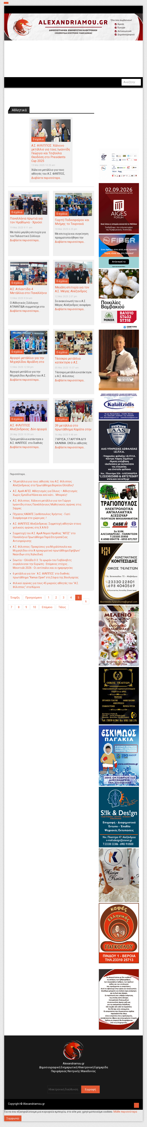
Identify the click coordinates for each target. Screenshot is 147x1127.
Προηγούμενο (33, 597)
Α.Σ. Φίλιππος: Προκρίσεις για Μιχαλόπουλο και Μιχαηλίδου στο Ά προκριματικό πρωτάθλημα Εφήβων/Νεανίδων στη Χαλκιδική (46, 550)
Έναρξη (15, 597)
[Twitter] (74, 1077)
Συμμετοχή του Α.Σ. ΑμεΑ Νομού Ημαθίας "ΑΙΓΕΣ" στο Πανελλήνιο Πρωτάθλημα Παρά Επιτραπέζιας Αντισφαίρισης (44, 537)
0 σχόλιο (38, 139)
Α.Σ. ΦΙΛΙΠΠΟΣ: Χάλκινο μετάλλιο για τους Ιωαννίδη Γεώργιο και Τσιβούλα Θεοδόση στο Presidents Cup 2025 (50, 153)
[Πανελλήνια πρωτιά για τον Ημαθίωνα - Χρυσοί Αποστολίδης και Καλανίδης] (28, 203)
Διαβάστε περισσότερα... (46, 177)
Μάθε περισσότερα (125, 1111)
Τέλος (62, 607)
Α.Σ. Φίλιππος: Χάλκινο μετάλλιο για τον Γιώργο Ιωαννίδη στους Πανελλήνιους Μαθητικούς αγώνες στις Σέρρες (47, 504)
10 (34, 607)
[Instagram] (71, 1077)
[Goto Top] (136, 1105)
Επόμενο (47, 607)
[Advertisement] (51, 645)
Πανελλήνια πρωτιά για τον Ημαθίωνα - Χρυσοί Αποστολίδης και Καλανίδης (26, 224)
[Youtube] (77, 1077)
